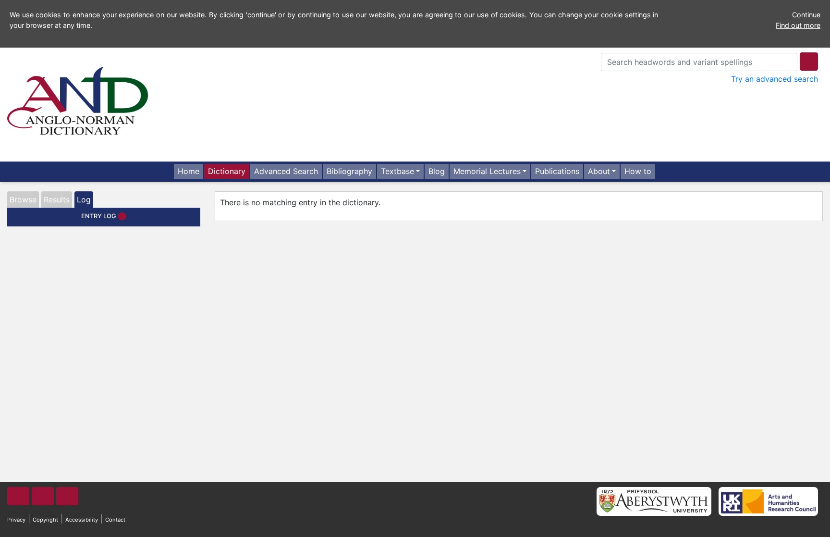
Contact (115, 519)
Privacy (16, 519)
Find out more (798, 25)
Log (84, 199)
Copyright (45, 519)
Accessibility (81, 519)
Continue (806, 15)
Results (57, 199)
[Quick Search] (809, 61)
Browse (23, 199)
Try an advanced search (774, 79)
